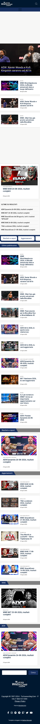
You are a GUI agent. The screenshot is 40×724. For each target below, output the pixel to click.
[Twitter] (27, 713)
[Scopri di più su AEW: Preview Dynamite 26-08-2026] (9, 417)
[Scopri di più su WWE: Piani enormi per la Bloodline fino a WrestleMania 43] (9, 313)
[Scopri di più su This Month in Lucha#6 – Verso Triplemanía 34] (9, 536)
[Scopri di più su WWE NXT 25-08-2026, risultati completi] (19, 598)
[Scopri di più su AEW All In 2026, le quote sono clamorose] (9, 330)
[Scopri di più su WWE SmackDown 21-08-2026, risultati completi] (9, 519)
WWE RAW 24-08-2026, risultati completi (15, 222)
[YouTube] (31, 713)
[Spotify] (15, 713)
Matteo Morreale (27, 720)
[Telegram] (19, 713)
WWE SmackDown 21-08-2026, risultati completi (18, 230)
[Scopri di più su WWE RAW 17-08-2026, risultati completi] (9, 553)
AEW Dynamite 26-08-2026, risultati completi (17, 209)
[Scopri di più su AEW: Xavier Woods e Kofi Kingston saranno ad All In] (9, 103)
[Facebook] (8, 713)
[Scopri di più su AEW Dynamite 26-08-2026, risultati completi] (9, 363)
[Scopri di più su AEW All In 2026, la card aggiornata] (9, 346)
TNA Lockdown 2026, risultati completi (15, 226)
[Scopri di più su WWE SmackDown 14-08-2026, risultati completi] (9, 570)
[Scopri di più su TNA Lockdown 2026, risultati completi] (9, 503)
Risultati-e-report (9, 238)
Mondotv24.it (22, 705)
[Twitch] (23, 713)
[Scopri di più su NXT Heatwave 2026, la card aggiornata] (9, 380)
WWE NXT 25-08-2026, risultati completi (15, 213)
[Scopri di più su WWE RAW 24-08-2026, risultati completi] (19, 175)
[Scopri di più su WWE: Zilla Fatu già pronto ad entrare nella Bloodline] (9, 120)
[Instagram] (12, 713)
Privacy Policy (20, 701)
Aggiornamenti (26, 238)
